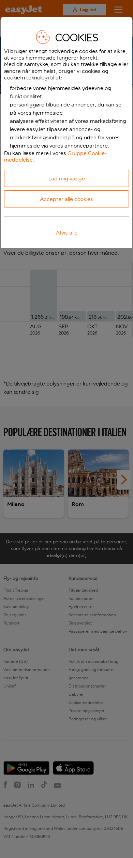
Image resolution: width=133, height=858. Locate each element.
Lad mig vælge (66, 178)
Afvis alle (66, 232)
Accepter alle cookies (66, 199)
